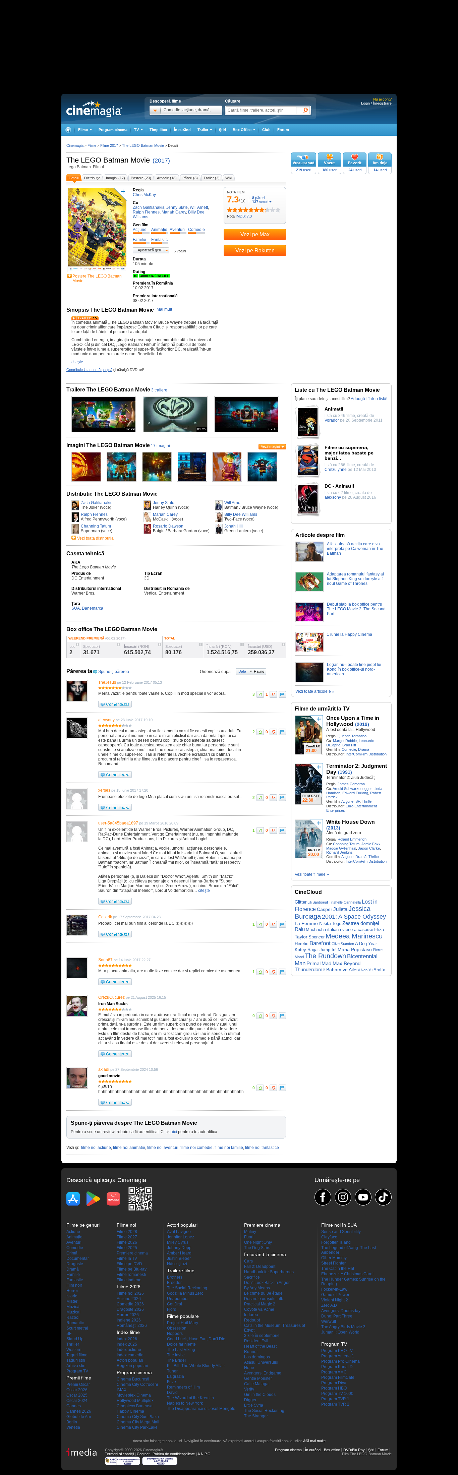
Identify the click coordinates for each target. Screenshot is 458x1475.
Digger (250, 1400)
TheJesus (107, 682)
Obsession (176, 1328)
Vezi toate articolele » (314, 691)
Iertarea (251, 1314)
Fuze (171, 1381)
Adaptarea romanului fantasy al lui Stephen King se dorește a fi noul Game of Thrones (355, 579)
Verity (249, 1389)
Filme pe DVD (129, 1264)
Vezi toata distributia (95, 538)
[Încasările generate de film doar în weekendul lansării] (159, 644)
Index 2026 (127, 1339)
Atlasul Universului (261, 1362)
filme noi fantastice (262, 1147)
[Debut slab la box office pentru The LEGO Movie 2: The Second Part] (309, 620)
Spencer (316, 936)
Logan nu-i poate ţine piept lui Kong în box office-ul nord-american (354, 669)
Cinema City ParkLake (137, 1427)
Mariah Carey (165, 514)
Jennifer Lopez (180, 1237)
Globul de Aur (78, 1416)
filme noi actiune (96, 1147)
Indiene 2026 (129, 1320)
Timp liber (158, 130)
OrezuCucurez (111, 997)
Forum (283, 130)
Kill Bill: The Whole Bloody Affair (196, 1365)
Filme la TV (127, 1258)
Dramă (363, 749)
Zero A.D (329, 1305)
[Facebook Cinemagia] (322, 1197)
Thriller (367, 801)
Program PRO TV (337, 1350)
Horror (72, 1290)
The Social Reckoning (187, 1288)
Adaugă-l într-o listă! (369, 398)
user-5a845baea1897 (118, 823)
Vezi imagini (270, 446)
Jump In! (328, 949)
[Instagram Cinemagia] (343, 1197)
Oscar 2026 (77, 1390)
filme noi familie (229, 1147)
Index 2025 (127, 1344)
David (172, 1392)
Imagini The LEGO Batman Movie (108, 445)
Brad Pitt (349, 745)
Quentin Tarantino (352, 736)
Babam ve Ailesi (343, 969)
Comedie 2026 (130, 1304)
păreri (258, 198)
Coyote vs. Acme (259, 1309)
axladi (103, 1069)
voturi (260, 202)
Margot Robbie (345, 741)
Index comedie (130, 1355)
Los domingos (257, 1357)
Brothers (174, 1277)
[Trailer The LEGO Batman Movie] (85, 318)
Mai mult (164, 309)
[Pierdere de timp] (232, 209)
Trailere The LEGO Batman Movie (108, 389)
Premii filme (78, 1377)
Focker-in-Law (334, 1289)
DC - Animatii (339, 486)
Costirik (105, 917)
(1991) (345, 772)
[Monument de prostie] (229, 209)
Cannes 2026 (78, 1411)
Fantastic (74, 1280)
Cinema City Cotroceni (137, 1384)
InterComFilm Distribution (366, 754)
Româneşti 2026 (132, 1325)
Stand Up (74, 1339)
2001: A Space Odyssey (354, 916)
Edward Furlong (355, 793)
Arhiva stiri (75, 1365)
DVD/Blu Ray (354, 1450)
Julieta (340, 909)
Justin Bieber (179, 1258)
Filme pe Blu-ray (132, 1269)
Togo (336, 923)
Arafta (379, 969)
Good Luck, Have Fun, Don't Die (196, 1339)
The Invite (176, 1355)
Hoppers (175, 1333)
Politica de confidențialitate (174, 1454)
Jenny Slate (163, 502)
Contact (143, 1454)
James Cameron (351, 784)
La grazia (175, 1376)
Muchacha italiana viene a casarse (339, 929)
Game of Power (335, 1294)
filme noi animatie (129, 1147)
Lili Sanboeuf (317, 902)
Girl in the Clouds (260, 1394)
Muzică (72, 1306)
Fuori (248, 1237)
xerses (104, 790)
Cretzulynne (336, 469)
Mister (71, 1301)
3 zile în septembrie (262, 1335)
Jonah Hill (233, 526)
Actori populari (130, 1360)
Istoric (71, 1296)
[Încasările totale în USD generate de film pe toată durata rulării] (283, 644)
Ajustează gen (149, 250)
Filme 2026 (127, 1242)
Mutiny (250, 1231)
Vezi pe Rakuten (255, 250)
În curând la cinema (265, 1254)
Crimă (71, 1253)
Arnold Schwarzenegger (352, 789)
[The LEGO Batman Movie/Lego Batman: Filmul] (86, 480)
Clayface (329, 1237)
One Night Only (258, 1242)
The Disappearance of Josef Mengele (201, 1408)
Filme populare (183, 1316)
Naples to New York (185, 1403)
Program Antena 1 (337, 1356)
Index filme (128, 1332)
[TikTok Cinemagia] (383, 1197)
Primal (313, 963)
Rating (259, 671)
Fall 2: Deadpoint (259, 1266)
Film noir (74, 1285)
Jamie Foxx (371, 844)
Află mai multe (314, 1441)
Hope (249, 1367)
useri (303, 170)
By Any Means (257, 1288)
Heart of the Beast (260, 1346)
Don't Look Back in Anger (267, 1282)
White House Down (350, 822)
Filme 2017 (109, 145)
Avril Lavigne (179, 1231)
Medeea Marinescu (354, 936)
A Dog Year (366, 943)
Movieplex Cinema (134, 1395)
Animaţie (74, 1237)
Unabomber (178, 1298)
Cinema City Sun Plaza (138, 1416)
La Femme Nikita (313, 923)
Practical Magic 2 (259, 1304)
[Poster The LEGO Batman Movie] (97, 272)
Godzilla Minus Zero (185, 1293)
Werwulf (328, 1321)
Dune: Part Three (336, 1316)
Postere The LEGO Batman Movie (97, 278)
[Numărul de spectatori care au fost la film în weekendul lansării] (118, 644)
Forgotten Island (336, 1242)
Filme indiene (129, 1280)
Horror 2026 (128, 1314)
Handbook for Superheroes (269, 1272)
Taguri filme (77, 1355)
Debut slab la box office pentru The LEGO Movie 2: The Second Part (356, 609)
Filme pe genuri (83, 1225)
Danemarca (92, 608)
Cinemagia (74, 145)
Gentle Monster (258, 1378)
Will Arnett (233, 502)
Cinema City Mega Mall (138, 1422)
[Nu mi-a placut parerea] (273, 694)
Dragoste (74, 1264)
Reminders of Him (183, 1387)
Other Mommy (334, 1257)
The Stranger (256, 1416)
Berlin (71, 1422)
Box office (332, 1450)
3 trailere (159, 390)
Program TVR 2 (335, 1404)
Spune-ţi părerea (113, 671)
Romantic (75, 1322)
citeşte (77, 362)
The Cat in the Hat (337, 1268)
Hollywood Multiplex (135, 1400)
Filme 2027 (127, 1237)
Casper (324, 909)
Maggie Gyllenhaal (341, 848)
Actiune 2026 (129, 1298)
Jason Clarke (369, 848)
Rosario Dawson (168, 526)
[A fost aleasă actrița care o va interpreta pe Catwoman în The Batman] (309, 560)
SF (357, 801)
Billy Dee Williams (240, 514)
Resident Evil (256, 1341)
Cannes (73, 1406)
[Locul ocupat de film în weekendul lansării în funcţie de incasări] (77, 644)
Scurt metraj (77, 1328)
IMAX (121, 1390)
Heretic (301, 943)
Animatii (334, 409)
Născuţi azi (177, 1264)
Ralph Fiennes (94, 514)
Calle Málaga (256, 1383)
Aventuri (73, 1242)
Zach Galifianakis (96, 502)
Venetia (73, 1427)
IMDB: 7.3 (244, 216)
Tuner (172, 1371)
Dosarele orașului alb (263, 1298)
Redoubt (252, 1320)
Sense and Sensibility (341, 1231)
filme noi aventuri (162, 1147)
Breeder (174, 1282)
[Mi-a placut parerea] (260, 694)
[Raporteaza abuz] (282, 694)
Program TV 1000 (337, 1393)
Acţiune (347, 801)
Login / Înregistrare (376, 103)
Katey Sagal (307, 949)
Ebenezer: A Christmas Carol (347, 1274)
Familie (73, 1274)
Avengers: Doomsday (340, 1310)
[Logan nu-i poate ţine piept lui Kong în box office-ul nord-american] (309, 681)
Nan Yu (367, 970)
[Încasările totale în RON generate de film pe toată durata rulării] (242, 644)
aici (174, 1131)
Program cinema (113, 130)
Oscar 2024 (77, 1400)
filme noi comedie (196, 1147)
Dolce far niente (181, 1344)
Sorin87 (105, 960)
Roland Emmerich (352, 839)
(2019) (362, 724)
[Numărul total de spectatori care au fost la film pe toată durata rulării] (201, 644)
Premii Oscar (78, 1384)
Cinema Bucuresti (133, 1379)
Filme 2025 (127, 1247)
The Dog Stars (257, 1247)
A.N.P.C (203, 1454)
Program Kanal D (337, 1366)
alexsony (106, 720)
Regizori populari (132, 1365)
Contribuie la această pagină (89, 370)
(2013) (333, 828)
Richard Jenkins (339, 852)
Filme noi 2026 (130, 1293)
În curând (182, 130)
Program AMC (334, 1372)
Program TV (77, 1371)
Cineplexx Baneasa (135, 1406)
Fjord (171, 1309)
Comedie (349, 749)
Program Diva (333, 1382)
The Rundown (325, 956)
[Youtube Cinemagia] (363, 1197)
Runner (251, 1351)
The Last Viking (181, 1349)
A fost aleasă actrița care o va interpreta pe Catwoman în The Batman (355, 549)
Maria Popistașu (355, 949)
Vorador (332, 420)
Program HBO (334, 1388)
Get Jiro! (174, 1304)
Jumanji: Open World (340, 1332)
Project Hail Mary (182, 1322)
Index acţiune (129, 1349)
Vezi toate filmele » (312, 874)
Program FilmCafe (337, 1377)
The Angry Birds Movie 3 (343, 1327)
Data (242, 671)
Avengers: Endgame (262, 1373)
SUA (75, 608)
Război (72, 1317)
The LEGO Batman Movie (108, 160)
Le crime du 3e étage (263, 1293)
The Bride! (176, 1360)
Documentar (77, 1258)
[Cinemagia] (68, 130)
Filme (92, 145)
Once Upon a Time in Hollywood (352, 721)
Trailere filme (180, 1270)
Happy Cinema (130, 1411)
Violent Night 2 (334, 1300)
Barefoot (320, 943)
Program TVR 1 (335, 1399)
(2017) (161, 160)
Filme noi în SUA (339, 1225)
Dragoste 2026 (130, 1309)
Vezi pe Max (255, 234)
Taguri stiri (75, 1360)
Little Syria (253, 1405)
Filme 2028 (127, 1231)
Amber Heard (179, 1253)
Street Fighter (333, 1263)
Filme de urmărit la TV (322, 709)
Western (73, 1349)
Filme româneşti (131, 1274)
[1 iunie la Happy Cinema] (309, 651)
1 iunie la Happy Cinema (349, 634)
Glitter (300, 902)
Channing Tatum (96, 526)
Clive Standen (343, 944)
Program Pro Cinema (340, 1361)
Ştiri (222, 130)
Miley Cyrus (177, 1242)
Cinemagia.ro (94, 109)
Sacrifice (252, 1277)
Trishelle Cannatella (345, 902)
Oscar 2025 (77, 1395)
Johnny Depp (179, 1247)
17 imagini (160, 445)
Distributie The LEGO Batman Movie (112, 494)
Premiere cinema (132, 1253)
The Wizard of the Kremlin (190, 1398)
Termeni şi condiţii (119, 1454)
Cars (248, 1261)
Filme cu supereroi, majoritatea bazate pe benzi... (349, 453)
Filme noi (126, 1225)
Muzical (73, 1312)
